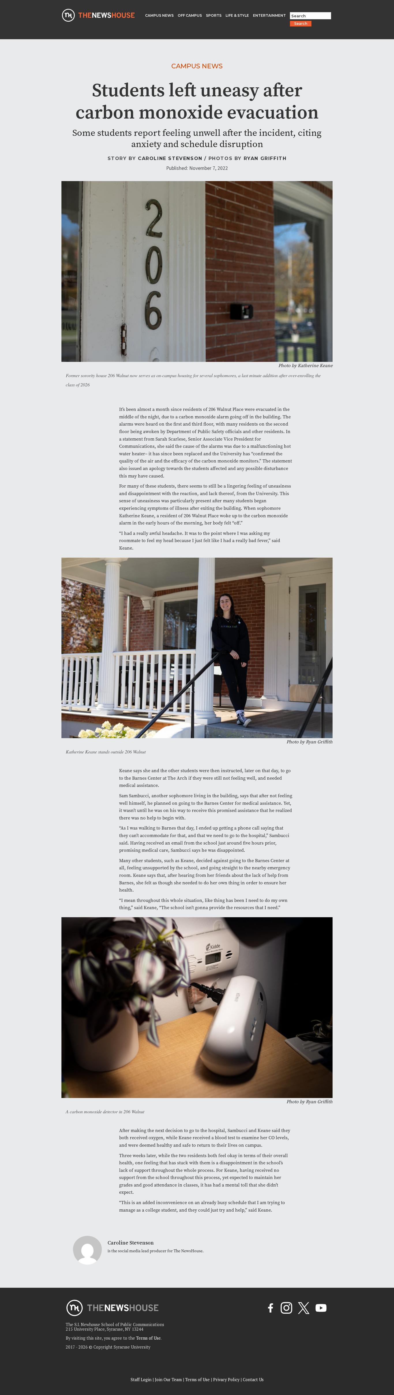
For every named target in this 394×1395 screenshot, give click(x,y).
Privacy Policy (226, 1379)
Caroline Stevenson (170, 158)
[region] (75, 1353)
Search (300, 23)
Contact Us (253, 1379)
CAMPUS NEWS (159, 15)
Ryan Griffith (265, 158)
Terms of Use (148, 1338)
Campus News (197, 66)
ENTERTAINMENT (269, 15)
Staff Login (141, 1379)
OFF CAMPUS (190, 15)
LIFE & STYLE (237, 15)
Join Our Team (168, 1379)
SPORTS (214, 15)
